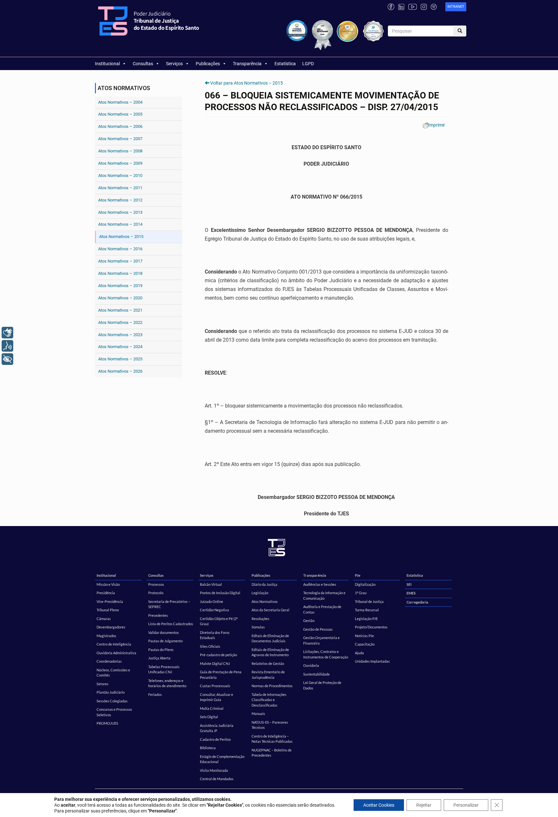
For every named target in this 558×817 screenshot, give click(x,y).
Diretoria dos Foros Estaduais (215, 635)
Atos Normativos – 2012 (120, 200)
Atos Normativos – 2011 (120, 187)
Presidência (106, 593)
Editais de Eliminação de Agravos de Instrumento (270, 652)
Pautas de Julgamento (165, 641)
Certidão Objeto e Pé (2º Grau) (219, 621)
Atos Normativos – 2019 (120, 285)
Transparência (247, 63)
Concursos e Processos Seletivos (114, 712)
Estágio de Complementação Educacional (222, 759)
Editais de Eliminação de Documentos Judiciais (270, 638)
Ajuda (359, 653)
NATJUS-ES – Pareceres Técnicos (270, 725)
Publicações (208, 63)
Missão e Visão (108, 584)
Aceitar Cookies (378, 805)
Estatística (285, 63)
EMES (411, 593)
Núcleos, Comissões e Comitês (113, 672)
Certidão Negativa (214, 610)
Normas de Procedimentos (272, 686)
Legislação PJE (366, 618)
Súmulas (258, 627)
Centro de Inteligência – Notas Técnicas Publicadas (272, 739)
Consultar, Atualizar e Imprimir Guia (216, 697)
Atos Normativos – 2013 (120, 212)
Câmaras (104, 618)
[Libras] (7, 332)
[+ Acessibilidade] (7, 359)
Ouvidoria (311, 665)
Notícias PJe (364, 636)
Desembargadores (111, 627)
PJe (357, 575)
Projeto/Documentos (371, 627)
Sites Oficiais (210, 646)
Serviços (174, 63)
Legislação (260, 593)
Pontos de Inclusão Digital (220, 593)
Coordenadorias (109, 661)
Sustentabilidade (316, 674)
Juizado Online (211, 601)
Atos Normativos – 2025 (120, 359)
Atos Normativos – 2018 (120, 273)
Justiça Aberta (159, 658)
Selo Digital (209, 717)
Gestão (309, 620)
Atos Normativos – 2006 (120, 126)
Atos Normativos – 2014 (120, 224)
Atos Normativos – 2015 (121, 236)
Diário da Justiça (264, 584)
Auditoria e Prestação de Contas (322, 609)
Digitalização (365, 584)
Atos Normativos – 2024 (120, 346)
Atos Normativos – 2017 (120, 261)
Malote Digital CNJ (215, 663)
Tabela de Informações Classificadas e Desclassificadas (269, 699)
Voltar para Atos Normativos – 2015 (246, 83)
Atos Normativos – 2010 (120, 175)
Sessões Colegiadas (112, 701)
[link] (455, 7)
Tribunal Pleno (108, 610)
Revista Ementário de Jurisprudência (268, 674)
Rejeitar (423, 805)
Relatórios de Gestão (268, 663)
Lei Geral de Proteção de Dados (322, 685)
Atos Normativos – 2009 (120, 163)
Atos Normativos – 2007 (120, 138)
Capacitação (365, 644)
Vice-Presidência (110, 601)
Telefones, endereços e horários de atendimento (167, 683)
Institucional (107, 63)
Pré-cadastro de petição (218, 655)
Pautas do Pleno (160, 649)
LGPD (308, 63)
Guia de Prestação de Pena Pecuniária (221, 674)
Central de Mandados (216, 779)
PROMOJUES (107, 723)
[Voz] (7, 346)
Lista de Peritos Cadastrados (170, 624)
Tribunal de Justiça (369, 601)
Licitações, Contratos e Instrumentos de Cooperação (325, 654)
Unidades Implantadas (372, 661)
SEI (409, 584)
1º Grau (361, 593)
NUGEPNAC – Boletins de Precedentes (272, 753)
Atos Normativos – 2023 (120, 334)
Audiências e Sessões (319, 584)
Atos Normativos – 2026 (120, 371)
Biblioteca (208, 748)
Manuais (258, 713)
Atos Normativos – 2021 (120, 310)
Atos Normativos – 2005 (120, 114)
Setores (102, 684)
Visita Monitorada (214, 770)
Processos (156, 584)
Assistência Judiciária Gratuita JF (216, 728)
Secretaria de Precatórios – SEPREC (169, 604)
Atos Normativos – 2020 (120, 297)
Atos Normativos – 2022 (120, 322)
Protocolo (155, 593)
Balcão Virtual (211, 584)
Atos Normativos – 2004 (120, 102)
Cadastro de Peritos (215, 739)
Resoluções (260, 618)
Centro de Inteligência (114, 644)
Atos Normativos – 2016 (120, 248)
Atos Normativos (265, 601)
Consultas (143, 63)
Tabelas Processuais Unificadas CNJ (164, 669)
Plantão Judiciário (111, 692)
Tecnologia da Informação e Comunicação (324, 595)
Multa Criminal (211, 708)
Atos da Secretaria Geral (270, 610)
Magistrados (106, 636)
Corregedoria (417, 602)
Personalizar (466, 805)
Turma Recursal (367, 610)
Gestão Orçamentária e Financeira (321, 640)
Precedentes (158, 615)
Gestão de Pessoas (318, 629)
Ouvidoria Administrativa (116, 653)
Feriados (155, 694)
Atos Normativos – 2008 (120, 151)
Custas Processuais (215, 686)
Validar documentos (163, 632)
